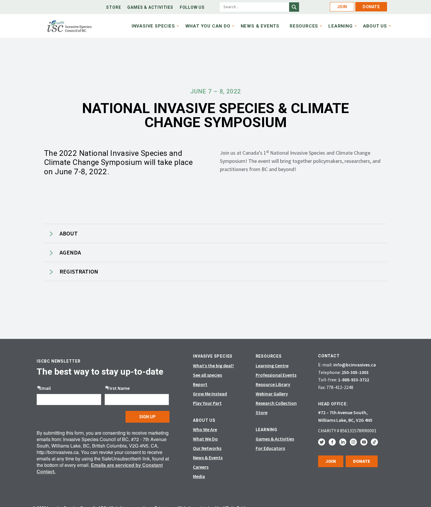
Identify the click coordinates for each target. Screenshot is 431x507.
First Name (118, 388)
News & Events (260, 26)
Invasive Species (153, 26)
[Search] (294, 7)
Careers (200, 467)
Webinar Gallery (272, 394)
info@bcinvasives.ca (354, 365)
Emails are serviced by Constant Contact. (100, 468)
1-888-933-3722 (353, 380)
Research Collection (276, 403)
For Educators (270, 448)
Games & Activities (150, 7)
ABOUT (69, 233)
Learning (340, 26)
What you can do (207, 26)
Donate (371, 6)
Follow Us (192, 7)
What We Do (205, 439)
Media (199, 476)
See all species (207, 375)
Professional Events (276, 375)
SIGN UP (147, 416)
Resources (304, 26)
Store (113, 7)
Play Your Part (207, 403)
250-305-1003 (355, 372)
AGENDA (70, 252)
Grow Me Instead (210, 394)
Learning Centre (272, 365)
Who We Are (205, 429)
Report (200, 384)
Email (45, 388)
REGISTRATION (79, 271)
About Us (375, 26)
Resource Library (273, 384)
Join (342, 6)
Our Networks (207, 448)
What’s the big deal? (213, 365)
